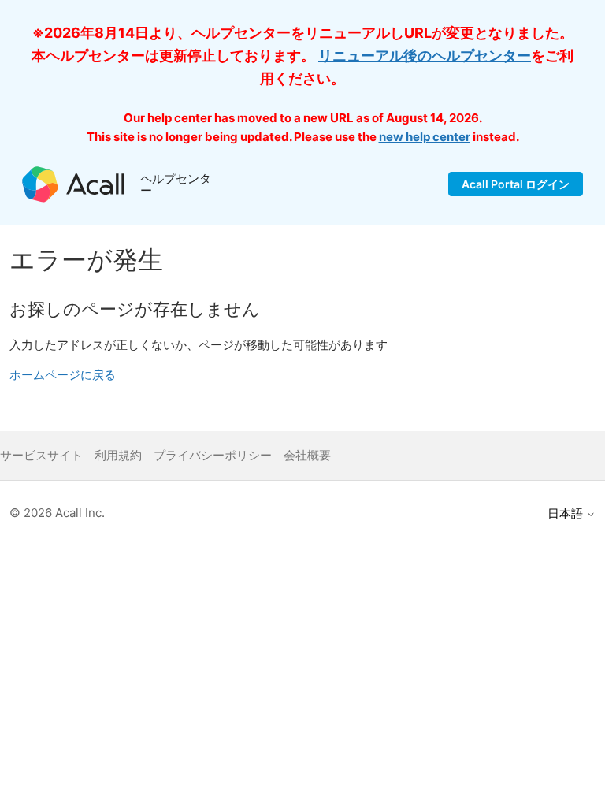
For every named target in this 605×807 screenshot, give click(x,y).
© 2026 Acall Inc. (57, 512)
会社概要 (307, 455)
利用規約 (118, 455)
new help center (424, 136)
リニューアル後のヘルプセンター (424, 55)
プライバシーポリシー (213, 455)
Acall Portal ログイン (516, 184)
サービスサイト (41, 455)
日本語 (566, 513)
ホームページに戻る (62, 374)
